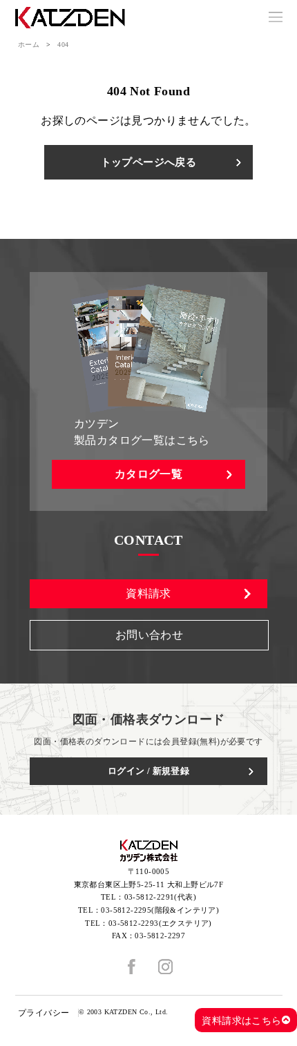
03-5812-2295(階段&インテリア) (160, 910)
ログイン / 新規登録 (148, 771)
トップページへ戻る (149, 162)
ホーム (28, 44)
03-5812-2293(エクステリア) (160, 923)
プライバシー (43, 1013)
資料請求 (148, 593)
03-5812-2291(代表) (160, 897)
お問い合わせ (149, 635)
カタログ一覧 (148, 474)
